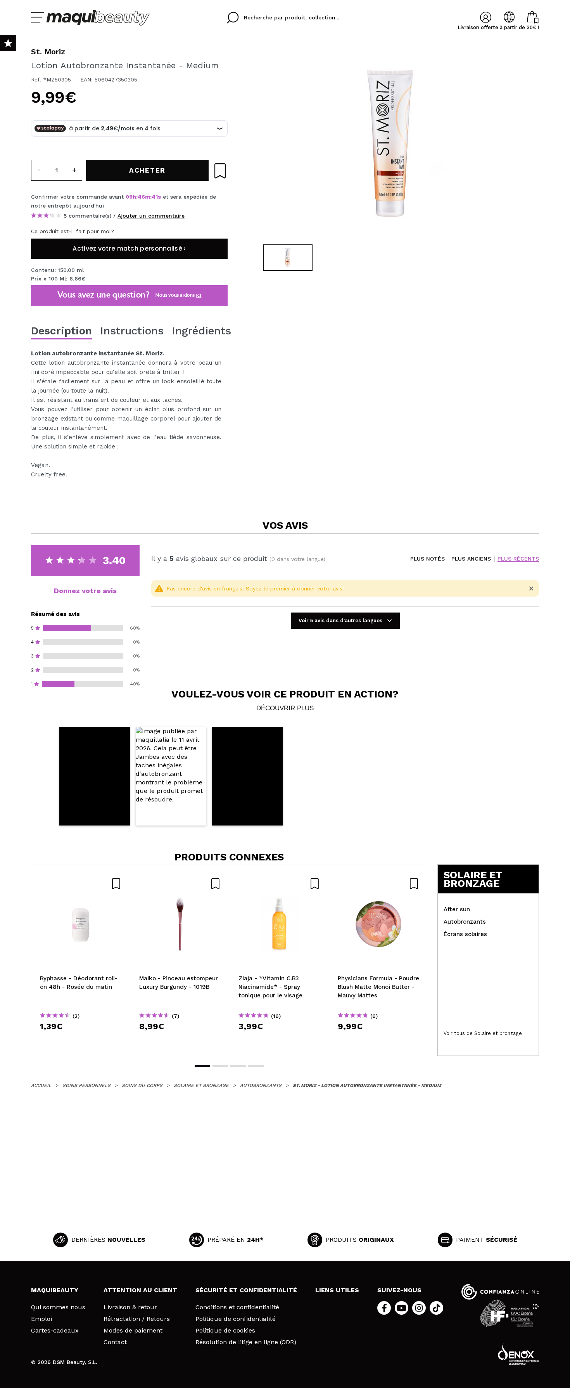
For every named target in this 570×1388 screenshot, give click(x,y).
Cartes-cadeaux (55, 1330)
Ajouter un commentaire (151, 216)
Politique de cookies (225, 1330)
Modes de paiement (133, 1330)
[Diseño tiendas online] (518, 1354)
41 (155, 197)
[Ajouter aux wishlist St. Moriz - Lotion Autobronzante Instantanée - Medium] (220, 171)
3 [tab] (238, 1066)
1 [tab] (202, 1066)
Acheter (81, 1040)
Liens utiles (337, 1290)
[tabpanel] (390, 144)
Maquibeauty (54, 1290)
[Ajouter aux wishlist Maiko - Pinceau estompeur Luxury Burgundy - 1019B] (180, 883)
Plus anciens (471, 559)
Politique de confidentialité (235, 1319)
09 (129, 197)
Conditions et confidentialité (237, 1307)
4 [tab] (256, 1066)
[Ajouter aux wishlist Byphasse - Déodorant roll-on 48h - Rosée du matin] (80, 883)
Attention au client (140, 1290)
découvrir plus (285, 708)
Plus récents (518, 559)
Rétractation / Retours (137, 1319)
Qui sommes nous (58, 1307)
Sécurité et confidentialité (246, 1290)
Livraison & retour (130, 1307)
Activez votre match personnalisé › (129, 248)
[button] (94, 776)
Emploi (41, 1319)
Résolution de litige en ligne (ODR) (245, 1342)
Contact (115, 1342)
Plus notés (427, 559)
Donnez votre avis (85, 591)
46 (141, 197)
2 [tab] (220, 1066)
